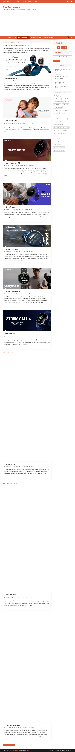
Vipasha (16, 81)
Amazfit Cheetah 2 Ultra (12, 249)
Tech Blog (24, 1)
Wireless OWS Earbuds (59, 147)
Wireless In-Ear (57, 139)
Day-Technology (11, 7)
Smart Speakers (58, 107)
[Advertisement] (37, 25)
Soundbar (66, 110)
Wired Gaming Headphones (60, 118)
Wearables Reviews (22, 37)
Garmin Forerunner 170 (12, 163)
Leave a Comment (24, 81)
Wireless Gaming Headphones (61, 133)
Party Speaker (65, 98)
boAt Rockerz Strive (59, 82)
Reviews (67, 101)
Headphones (57, 98)
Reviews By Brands (11, 37)
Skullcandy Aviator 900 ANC (61, 86)
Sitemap (29, 1)
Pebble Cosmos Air (10, 78)
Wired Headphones (58, 124)
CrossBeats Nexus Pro (12, 725)
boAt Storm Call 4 (10, 334)
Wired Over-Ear (57, 130)
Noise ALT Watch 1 (10, 207)
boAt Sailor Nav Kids (11, 121)
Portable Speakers (58, 101)
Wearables (56, 116)
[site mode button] (68, 37)
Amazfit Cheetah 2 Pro (12, 291)
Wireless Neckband (58, 141)
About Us (18, 1)
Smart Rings (65, 104)
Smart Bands (57, 104)
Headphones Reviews (36, 37)
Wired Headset (57, 127)
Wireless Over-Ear (58, 144)
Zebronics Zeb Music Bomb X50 (62, 69)
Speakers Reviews (48, 37)
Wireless (65, 130)
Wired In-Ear (66, 127)
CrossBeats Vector (59, 73)
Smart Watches (57, 110)
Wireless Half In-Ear (58, 136)
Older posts (7, 745)
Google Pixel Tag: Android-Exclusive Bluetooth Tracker (63, 77)
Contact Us (35, 1)
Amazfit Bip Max (9, 464)
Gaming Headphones (59, 96)
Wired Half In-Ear (58, 121)
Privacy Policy (69, 750)
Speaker (56, 113)
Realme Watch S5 (10, 595)
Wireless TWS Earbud (59, 150)
